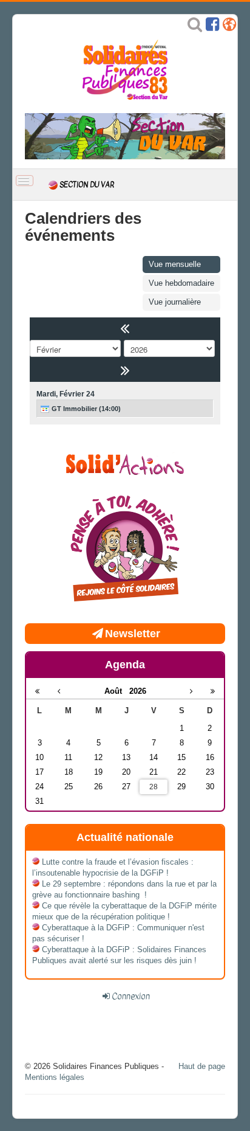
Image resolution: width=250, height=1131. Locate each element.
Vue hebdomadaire (181, 283)
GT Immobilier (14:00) (85, 408)
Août (116, 691)
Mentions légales (54, 1077)
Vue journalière (175, 301)
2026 (137, 691)
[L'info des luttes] (125, 463)
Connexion (131, 996)
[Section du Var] (125, 135)
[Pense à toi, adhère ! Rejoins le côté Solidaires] (125, 550)
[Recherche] (195, 27)
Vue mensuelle (175, 264)
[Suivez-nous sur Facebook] (212, 27)
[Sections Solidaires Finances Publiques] (229, 27)
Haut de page (201, 1066)
